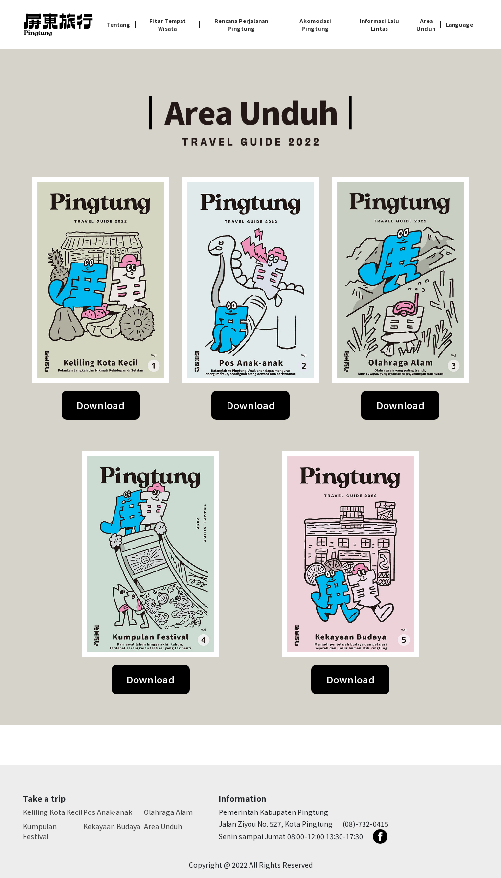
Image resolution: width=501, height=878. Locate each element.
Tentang (118, 24)
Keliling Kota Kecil (52, 812)
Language (459, 24)
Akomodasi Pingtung (315, 25)
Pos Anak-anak (107, 812)
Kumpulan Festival (40, 831)
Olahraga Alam (168, 812)
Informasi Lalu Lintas (379, 25)
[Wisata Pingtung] (58, 25)
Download (100, 405)
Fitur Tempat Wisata (167, 25)
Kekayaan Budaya (111, 826)
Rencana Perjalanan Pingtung (241, 25)
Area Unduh (425, 25)
